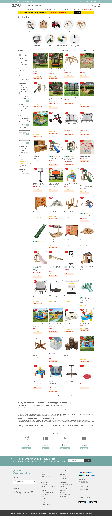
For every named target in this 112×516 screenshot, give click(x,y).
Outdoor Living (39, 17)
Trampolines (37, 45)
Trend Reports (44, 494)
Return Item (63, 478)
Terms (32, 491)
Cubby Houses (43, 31)
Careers (43, 496)
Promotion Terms (64, 488)
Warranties (62, 490)
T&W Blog (43, 500)
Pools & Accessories (62, 45)
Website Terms (63, 492)
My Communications (46, 476)
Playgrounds (31, 31)
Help (99, 1)
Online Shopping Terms (65, 494)
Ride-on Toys (56, 31)
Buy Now (45, 448)
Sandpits (81, 31)
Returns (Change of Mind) (66, 484)
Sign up (32, 1)
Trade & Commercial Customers (48, 486)
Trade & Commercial (83, 1)
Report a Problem (64, 476)
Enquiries (43, 502)
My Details (43, 472)
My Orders (43, 474)
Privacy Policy (23, 493)
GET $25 (88, 460)
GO (28, 101)
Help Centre (62, 472)
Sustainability (44, 498)
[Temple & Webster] (16, 6)
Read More (84, 448)
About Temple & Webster (47, 492)
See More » (20, 115)
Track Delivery (93, 1)
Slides (49, 45)
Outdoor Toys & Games (75, 46)
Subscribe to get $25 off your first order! (24, 1)
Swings (68, 31)
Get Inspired (65, 448)
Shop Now (26, 448)
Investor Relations (45, 504)
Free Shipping (63, 486)
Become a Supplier (45, 482)
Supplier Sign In (44, 484)
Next (93, 50)
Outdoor (33, 17)
